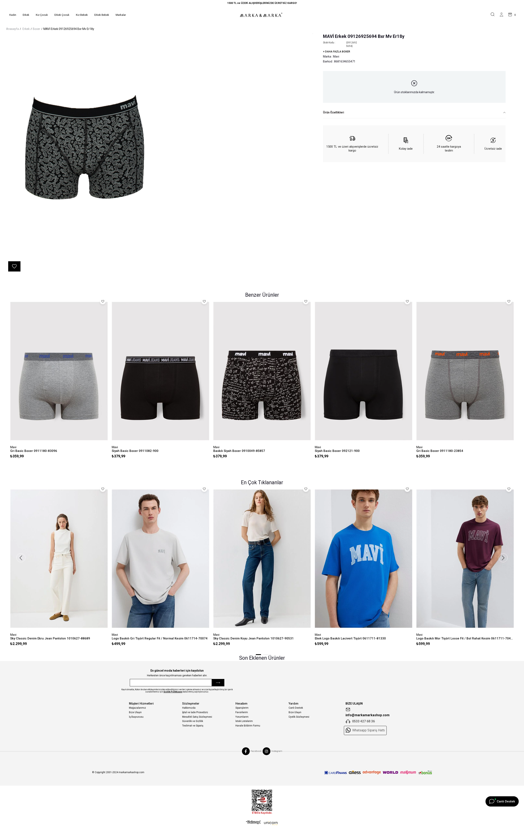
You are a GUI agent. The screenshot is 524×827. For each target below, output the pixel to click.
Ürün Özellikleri (333, 112)
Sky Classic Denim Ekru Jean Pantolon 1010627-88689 (50, 638)
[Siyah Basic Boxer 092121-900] (363, 371)
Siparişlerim (241, 707)
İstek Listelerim (244, 721)
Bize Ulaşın (135, 712)
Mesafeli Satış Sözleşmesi (197, 716)
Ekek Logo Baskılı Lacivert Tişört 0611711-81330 (350, 638)
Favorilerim (241, 712)
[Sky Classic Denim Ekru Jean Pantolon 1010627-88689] (59, 558)
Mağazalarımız (137, 707)
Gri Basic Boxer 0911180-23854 (439, 451)
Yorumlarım (241, 716)
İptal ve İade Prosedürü (195, 712)
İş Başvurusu (136, 716)
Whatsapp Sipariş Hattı (368, 730)
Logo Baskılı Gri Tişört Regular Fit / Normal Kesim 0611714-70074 (160, 638)
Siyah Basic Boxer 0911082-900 (135, 451)
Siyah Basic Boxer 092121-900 (337, 451)
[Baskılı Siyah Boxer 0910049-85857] (262, 371)
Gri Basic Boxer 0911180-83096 (33, 451)
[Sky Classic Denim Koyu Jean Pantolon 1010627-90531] (262, 558)
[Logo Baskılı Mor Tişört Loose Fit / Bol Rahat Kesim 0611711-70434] (465, 558)
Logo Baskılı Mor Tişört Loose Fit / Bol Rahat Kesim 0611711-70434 (465, 638)
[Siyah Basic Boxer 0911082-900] (160, 371)
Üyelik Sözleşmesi (299, 716)
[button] (258, 654)
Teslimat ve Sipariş (192, 725)
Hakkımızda (188, 707)
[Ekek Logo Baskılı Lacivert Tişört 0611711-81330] (363, 558)
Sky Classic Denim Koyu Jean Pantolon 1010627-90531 (253, 638)
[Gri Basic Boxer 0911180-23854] (465, 371)
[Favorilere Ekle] (14, 266)
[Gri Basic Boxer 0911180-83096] (59, 371)
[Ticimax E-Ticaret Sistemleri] (262, 823)
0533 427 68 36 (363, 721)
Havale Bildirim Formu (247, 725)
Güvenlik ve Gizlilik (192, 721)
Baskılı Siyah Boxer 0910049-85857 (239, 451)
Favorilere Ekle (103, 301)
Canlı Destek (296, 707)
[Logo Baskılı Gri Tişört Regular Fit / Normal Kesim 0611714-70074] (160, 558)
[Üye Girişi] (501, 15)
